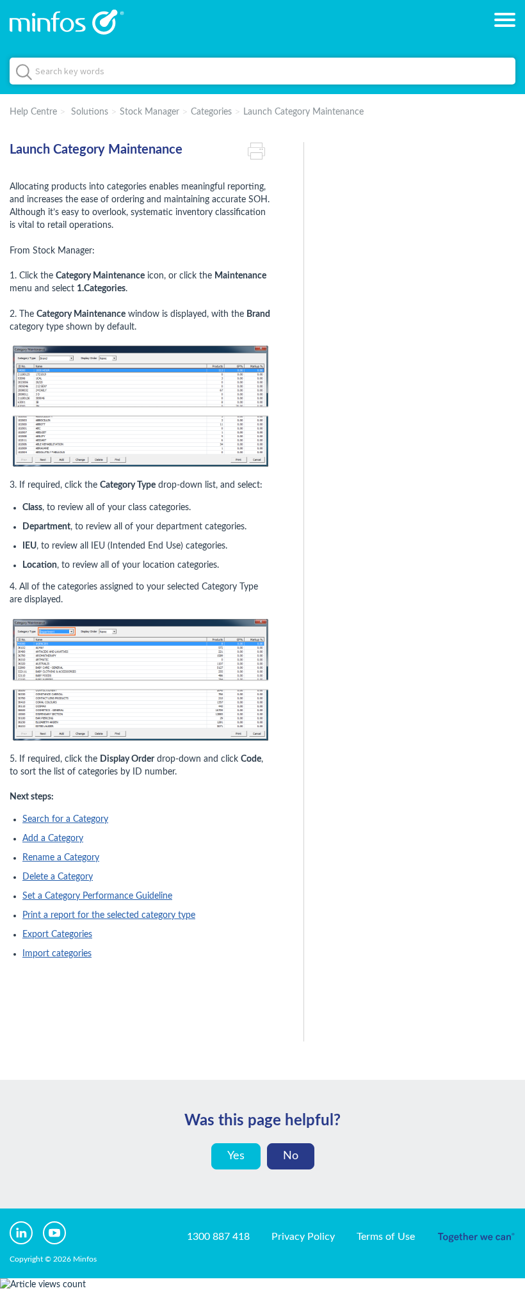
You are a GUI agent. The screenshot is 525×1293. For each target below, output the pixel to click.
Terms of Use (386, 1237)
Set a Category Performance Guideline (97, 896)
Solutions (90, 112)
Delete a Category (57, 876)
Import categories (57, 953)
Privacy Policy (303, 1237)
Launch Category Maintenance (303, 112)
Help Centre (33, 112)
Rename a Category (60, 857)
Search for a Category (65, 819)
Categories (211, 112)
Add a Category (52, 838)
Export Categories (57, 934)
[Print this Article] (259, 149)
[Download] (239, 649)
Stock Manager (149, 112)
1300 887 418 (218, 1237)
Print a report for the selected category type (108, 915)
